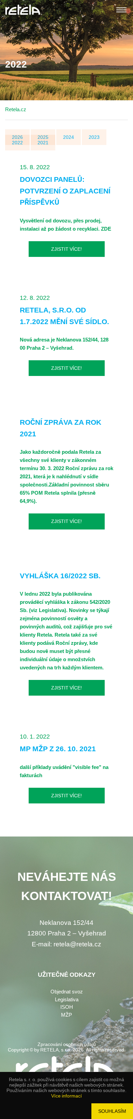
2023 (94, 137)
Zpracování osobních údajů (67, 1044)
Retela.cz (15, 109)
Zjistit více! (66, 249)
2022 (17, 142)
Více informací (66, 1096)
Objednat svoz (66, 992)
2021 (43, 142)
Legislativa (66, 1000)
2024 (68, 137)
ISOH (66, 1007)
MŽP (66, 1015)
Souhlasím (112, 1111)
